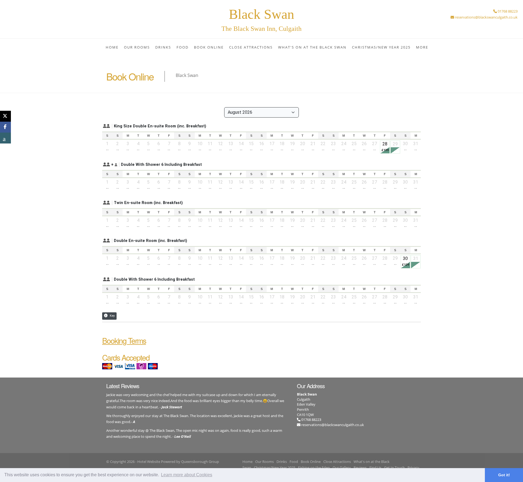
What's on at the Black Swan (312, 47)
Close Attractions (251, 47)
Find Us (375, 467)
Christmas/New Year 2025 (381, 47)
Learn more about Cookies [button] (186, 474)
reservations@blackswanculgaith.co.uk (332, 424)
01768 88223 (310, 419)
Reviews (360, 467)
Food (182, 47)
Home (112, 47)
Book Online (209, 47)
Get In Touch (394, 467)
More (422, 47)
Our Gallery (342, 467)
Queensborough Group (200, 461)
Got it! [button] (504, 475)
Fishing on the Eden (314, 467)
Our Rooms (137, 47)
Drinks (163, 47)
